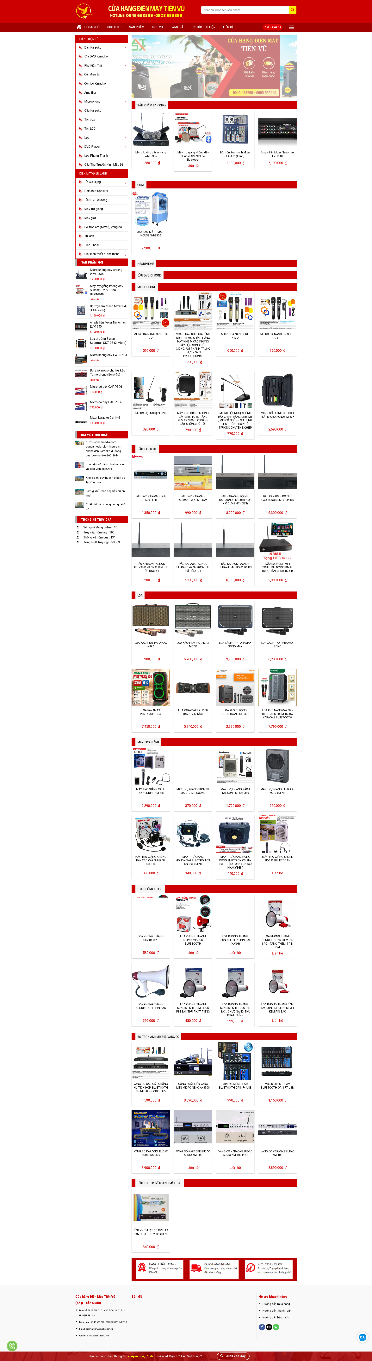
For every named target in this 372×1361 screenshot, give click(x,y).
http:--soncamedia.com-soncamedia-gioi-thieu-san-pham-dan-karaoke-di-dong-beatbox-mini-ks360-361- (104, 448)
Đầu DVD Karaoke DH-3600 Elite (151, 498)
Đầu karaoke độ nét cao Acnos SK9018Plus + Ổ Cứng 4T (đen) (235, 500)
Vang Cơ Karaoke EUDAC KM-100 (277, 1153)
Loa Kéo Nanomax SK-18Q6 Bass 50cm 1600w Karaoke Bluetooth (278, 714)
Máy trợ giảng (148, 742)
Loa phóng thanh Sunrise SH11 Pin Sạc (151, 1006)
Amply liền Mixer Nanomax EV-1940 (277, 154)
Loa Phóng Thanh (150, 889)
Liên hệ (229, 27)
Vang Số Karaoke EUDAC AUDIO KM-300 (151, 1153)
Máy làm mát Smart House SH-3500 (150, 233)
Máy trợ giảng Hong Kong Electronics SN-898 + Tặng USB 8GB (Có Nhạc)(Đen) (235, 862)
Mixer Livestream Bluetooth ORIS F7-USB (277, 1085)
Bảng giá (177, 27)
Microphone (146, 287)
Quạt (141, 185)
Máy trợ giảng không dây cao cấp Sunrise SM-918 (150, 860)
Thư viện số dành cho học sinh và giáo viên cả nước (105, 467)
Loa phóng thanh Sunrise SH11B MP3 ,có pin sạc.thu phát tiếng (193, 1008)
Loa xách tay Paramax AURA (150, 644)
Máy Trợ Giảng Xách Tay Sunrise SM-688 (150, 791)
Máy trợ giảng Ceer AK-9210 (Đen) (277, 791)
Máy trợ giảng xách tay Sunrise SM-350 (235, 791)
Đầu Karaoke (147, 449)
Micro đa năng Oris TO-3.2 (151, 336)
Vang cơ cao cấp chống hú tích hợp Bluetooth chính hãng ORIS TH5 (150, 1087)
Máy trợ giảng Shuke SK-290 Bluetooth (277, 858)
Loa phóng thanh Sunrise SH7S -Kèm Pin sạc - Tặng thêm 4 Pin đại (277, 942)
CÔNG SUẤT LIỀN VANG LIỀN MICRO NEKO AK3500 (193, 1085)
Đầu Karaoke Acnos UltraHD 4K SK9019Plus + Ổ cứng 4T (150, 567)
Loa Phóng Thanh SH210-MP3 (151, 938)
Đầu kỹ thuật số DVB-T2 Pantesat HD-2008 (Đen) (151, 1232)
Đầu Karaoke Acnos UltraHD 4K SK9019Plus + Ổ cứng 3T (193, 567)
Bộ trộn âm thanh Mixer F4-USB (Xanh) (235, 154)
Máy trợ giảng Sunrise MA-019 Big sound (193, 791)
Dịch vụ (157, 27)
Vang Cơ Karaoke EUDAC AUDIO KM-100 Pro (235, 1153)
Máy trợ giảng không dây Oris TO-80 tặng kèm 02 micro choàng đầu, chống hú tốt (193, 419)
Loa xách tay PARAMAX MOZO (193, 644)
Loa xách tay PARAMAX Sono (277, 644)
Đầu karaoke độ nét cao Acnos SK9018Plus (277, 498)
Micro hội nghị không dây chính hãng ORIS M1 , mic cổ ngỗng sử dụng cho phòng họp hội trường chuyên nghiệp (235, 420)
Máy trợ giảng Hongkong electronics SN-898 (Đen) (193, 860)
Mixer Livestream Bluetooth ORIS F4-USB (235, 1085)
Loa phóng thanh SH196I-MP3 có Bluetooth (193, 940)
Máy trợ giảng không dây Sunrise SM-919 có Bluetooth (193, 156)
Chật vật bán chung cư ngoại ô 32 (105, 507)
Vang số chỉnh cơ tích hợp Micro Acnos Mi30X (277, 415)
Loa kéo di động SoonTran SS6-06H (235, 712)
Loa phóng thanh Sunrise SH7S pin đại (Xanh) (235, 940)
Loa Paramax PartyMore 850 (151, 712)
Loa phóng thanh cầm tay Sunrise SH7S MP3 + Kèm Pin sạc (277, 1008)
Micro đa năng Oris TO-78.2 (277, 336)
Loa (140, 595)
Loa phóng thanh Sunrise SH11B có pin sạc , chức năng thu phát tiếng (235, 1010)
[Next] (288, 66)
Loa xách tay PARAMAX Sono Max (235, 644)
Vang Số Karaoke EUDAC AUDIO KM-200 (193, 1153)
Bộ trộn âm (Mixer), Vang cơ (158, 1037)
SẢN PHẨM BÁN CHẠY (152, 105)
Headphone (145, 264)
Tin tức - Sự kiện (203, 27)
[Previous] (139, 66)
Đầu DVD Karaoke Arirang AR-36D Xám (193, 498)
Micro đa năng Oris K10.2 (235, 336)
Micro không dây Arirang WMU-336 (150, 154)
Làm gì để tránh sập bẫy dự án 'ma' (105, 493)
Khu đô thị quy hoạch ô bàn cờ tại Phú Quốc (105, 480)
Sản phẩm (136, 27)
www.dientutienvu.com (99, 1335)
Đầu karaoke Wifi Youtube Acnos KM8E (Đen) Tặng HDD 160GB (277, 567)
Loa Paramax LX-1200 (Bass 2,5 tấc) (193, 712)
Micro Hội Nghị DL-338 (150, 413)
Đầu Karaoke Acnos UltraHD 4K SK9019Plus (235, 565)
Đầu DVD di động (149, 275)
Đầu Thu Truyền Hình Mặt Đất (159, 1183)
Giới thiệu (114, 27)
